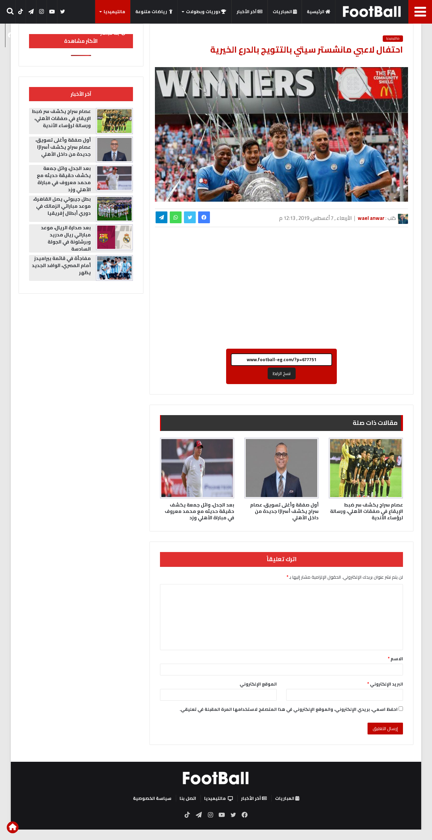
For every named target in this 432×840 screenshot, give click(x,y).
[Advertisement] (281, 291)
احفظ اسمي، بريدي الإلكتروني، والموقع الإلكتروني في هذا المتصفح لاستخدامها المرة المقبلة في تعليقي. (289, 709)
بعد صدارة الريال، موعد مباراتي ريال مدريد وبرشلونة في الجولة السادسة (66, 238)
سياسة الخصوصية (152, 798)
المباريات (283, 11)
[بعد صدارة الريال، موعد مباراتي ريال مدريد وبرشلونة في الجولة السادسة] (114, 237)
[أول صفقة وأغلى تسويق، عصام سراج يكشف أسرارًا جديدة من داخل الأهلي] (281, 468)
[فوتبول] (372, 11)
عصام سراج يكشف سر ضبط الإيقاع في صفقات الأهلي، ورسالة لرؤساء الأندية (366, 511)
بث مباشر (109, 33)
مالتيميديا (114, 11)
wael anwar (371, 218)
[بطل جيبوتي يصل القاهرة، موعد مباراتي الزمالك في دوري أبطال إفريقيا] (114, 209)
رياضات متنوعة (151, 11)
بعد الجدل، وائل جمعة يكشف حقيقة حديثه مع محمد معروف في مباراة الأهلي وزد (199, 511)
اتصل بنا (188, 798)
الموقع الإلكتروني (258, 684)
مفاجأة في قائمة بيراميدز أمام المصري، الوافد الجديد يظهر (61, 265)
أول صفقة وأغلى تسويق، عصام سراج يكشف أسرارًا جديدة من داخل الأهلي (284, 511)
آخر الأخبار (247, 11)
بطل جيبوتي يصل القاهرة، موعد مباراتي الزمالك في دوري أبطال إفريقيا (62, 206)
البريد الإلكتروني (385, 684)
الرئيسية (316, 11)
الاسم (395, 659)
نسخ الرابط (282, 373)
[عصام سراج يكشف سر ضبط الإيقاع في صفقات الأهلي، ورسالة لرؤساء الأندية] (366, 468)
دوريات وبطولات (203, 11)
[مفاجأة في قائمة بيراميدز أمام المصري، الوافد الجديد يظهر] (114, 268)
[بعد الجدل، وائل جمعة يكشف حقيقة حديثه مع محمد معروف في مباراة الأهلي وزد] (197, 468)
